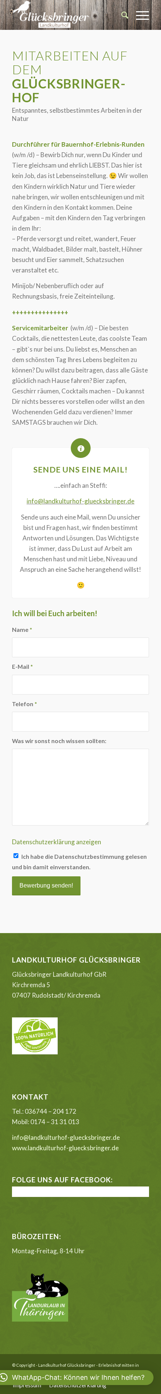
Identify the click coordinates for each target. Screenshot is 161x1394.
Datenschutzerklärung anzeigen (56, 842)
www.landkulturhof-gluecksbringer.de (65, 1148)
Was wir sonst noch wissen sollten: (59, 740)
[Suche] (121, 15)
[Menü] (138, 15)
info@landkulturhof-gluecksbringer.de (80, 501)
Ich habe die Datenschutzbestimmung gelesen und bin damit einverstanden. (79, 861)
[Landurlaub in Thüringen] (40, 1319)
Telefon (24, 704)
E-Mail (22, 666)
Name (22, 629)
